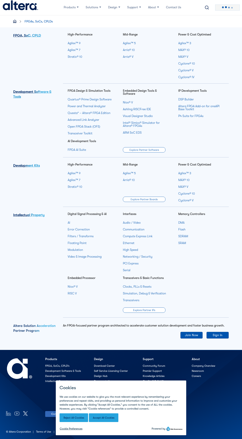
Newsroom (198, 370)
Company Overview (203, 365)
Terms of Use (44, 431)
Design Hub (100, 375)
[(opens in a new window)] (8, 413)
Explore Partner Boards (144, 199)
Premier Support (152, 370)
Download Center (104, 365)
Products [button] (70, 7)
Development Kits (26, 165)
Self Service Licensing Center (111, 370)
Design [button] (112, 7)
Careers (196, 375)
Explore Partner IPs (144, 310)
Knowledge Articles (153, 375)
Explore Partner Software (144, 149)
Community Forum (154, 365)
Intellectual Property (29, 215)
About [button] (152, 7)
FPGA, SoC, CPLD (27, 35)
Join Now (191, 335)
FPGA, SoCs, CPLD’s (57, 365)
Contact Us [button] (173, 7)
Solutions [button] (92, 7)
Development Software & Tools (63, 370)
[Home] (20, 7)
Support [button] (132, 7)
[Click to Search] (207, 7)
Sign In (218, 335)
